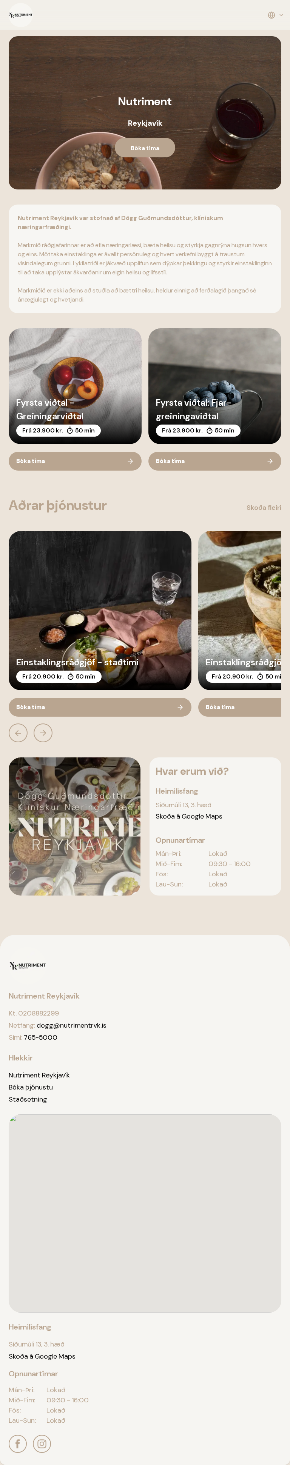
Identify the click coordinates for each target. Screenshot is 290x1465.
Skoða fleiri (264, 507)
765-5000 (40, 1037)
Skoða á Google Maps (189, 816)
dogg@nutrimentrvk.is (71, 1025)
